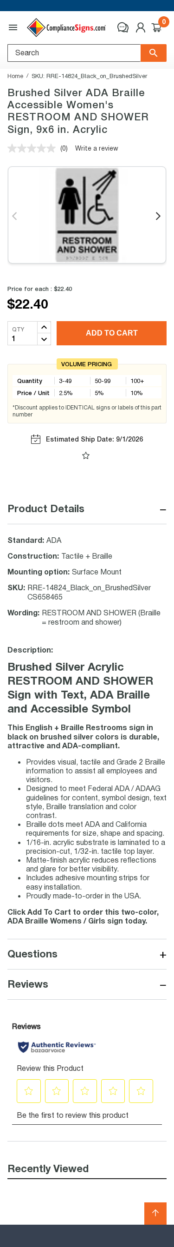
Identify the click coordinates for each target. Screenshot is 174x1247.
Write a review (96, 148)
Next (159, 216)
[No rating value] (33, 148)
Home (15, 75)
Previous (15, 216)
